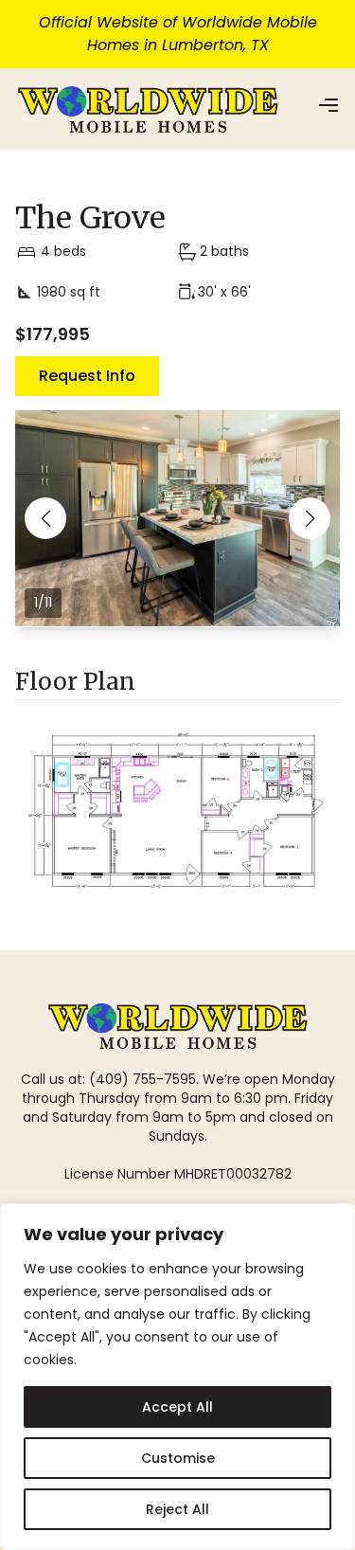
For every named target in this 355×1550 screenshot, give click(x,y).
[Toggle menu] (328, 105)
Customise (178, 1458)
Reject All (177, 1509)
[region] (177, 1376)
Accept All (177, 1406)
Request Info (87, 376)
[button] (45, 518)
